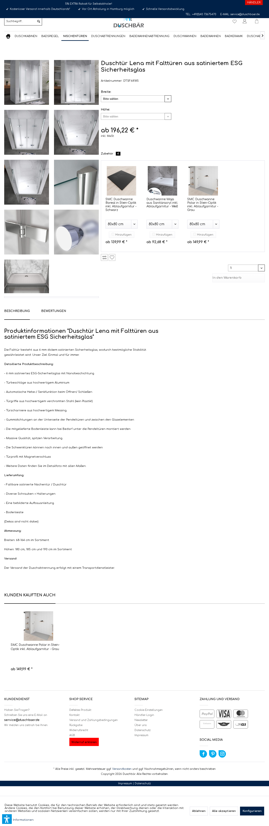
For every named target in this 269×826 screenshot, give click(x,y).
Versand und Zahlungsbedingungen (93, 720)
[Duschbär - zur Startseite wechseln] (128, 21)
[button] (7, 819)
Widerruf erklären (84, 742)
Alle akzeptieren (224, 811)
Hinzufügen (123, 234)
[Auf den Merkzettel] (112, 257)
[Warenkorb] (258, 21)
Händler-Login (144, 715)
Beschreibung (17, 311)
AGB (72, 735)
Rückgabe (75, 725)
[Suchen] (38, 21)
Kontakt (74, 715)
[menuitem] (23, 21)
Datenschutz (142, 730)
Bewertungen (53, 311)
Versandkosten (122, 768)
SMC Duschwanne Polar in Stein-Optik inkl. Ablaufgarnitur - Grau (202, 204)
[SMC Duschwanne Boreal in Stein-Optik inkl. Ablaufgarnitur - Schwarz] (121, 181)
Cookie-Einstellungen (148, 710)
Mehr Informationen (19, 819)
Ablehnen (199, 811)
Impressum (141, 735)
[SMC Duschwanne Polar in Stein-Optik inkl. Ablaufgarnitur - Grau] (203, 181)
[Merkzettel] (234, 21)
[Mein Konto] (245, 21)
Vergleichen (104, 257)
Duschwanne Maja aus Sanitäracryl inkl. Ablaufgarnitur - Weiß (162, 203)
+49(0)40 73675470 (204, 14)
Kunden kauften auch (29, 595)
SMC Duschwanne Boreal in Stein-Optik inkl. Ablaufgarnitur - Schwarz (120, 204)
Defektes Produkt (80, 710)
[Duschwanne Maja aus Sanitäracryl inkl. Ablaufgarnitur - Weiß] (162, 181)
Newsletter (141, 720)
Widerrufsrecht (78, 730)
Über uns (140, 725)
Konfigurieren (252, 811)
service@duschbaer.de (245, 14)
